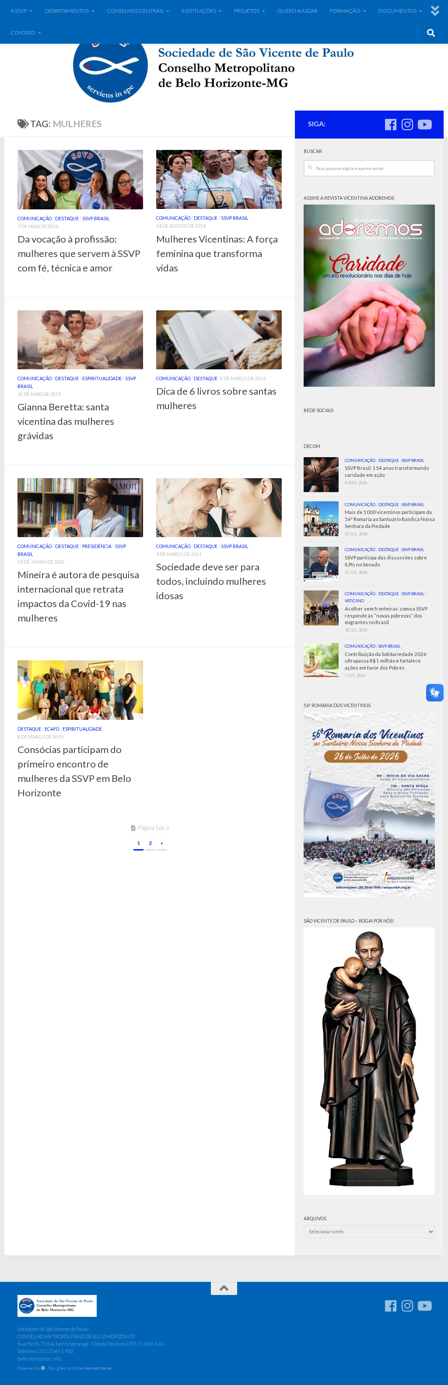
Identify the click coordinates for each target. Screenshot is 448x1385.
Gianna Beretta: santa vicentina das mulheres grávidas (66, 421)
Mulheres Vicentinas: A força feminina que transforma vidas (217, 253)
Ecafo (52, 729)
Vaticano (354, 600)
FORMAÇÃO (345, 10)
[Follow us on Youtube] (423, 124)
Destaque (67, 218)
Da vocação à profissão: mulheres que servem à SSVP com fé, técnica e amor (79, 253)
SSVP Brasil (95, 218)
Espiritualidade (102, 378)
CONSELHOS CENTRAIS (135, 10)
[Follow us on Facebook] (390, 124)
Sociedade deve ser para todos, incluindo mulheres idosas (211, 581)
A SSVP (18, 10)
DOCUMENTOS (397, 10)
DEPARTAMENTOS (67, 10)
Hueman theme (98, 1368)
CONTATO (22, 32)
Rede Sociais (318, 410)
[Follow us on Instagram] (407, 124)
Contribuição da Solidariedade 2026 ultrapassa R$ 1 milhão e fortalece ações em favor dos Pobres (386, 661)
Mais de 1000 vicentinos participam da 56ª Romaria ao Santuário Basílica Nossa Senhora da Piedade (390, 519)
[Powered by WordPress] (43, 1368)
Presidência (97, 546)
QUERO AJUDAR (297, 10)
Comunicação (35, 218)
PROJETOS (246, 10)
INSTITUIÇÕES (199, 10)
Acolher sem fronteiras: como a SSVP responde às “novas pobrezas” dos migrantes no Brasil (386, 615)
